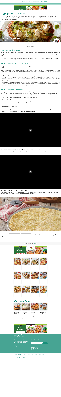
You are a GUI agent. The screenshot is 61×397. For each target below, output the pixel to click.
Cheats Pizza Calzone (25, 294)
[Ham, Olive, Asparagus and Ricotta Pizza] (26, 278)
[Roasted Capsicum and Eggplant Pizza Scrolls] (43, 278)
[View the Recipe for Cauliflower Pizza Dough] (30, 230)
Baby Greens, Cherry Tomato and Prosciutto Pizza (26, 267)
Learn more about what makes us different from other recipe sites (20, 349)
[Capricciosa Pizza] (35, 278)
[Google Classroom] (34, 243)
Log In (42, 1)
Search (22, 3)
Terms (25, 354)
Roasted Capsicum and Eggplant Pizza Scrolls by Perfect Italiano (25, 149)
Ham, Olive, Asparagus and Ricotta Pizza (25, 281)
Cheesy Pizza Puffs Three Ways (43, 294)
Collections (28, 1)
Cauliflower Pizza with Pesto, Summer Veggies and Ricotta (34, 267)
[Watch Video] (45, 264)
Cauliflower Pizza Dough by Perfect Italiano (20, 233)
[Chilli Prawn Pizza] (17, 278)
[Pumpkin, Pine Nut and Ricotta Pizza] (17, 292)
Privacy (29, 354)
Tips (31, 1)
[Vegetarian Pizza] (17, 264)
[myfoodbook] (19, 337)
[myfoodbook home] (17, 2)
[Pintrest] (30, 243)
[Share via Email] (36, 243)
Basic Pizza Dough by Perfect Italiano (18, 190)
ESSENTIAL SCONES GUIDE (37, 3)
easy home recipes (19, 350)
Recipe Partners (36, 1)
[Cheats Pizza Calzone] (26, 292)
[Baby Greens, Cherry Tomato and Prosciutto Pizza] (26, 264)
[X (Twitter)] (32, 243)
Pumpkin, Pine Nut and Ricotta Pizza (17, 294)
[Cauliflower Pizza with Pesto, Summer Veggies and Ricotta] (30, 41)
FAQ (32, 354)
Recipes (23, 1)
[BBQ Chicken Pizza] (43, 264)
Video (36, 354)
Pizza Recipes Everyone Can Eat (28, 111)
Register (45, 1)
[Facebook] (26, 243)
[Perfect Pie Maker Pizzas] (35, 292)
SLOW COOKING (22, 3)
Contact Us (20, 354)
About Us (15, 354)
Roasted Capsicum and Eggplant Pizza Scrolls (43, 281)
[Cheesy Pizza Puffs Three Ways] (43, 292)
